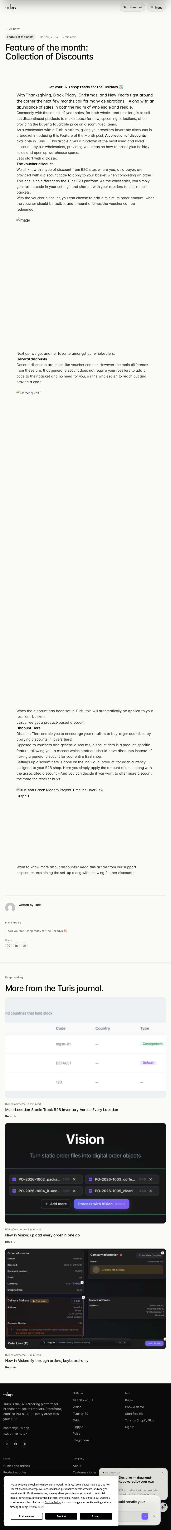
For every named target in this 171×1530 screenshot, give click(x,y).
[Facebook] (15, 1444)
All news (12, 28)
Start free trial (132, 7)
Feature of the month (20, 37)
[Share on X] (8, 945)
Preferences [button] (36, 1506)
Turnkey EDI (81, 1413)
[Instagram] (24, 1444)
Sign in (129, 1427)
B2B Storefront (83, 1400)
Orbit (76, 1420)
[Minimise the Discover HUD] (154, 1517)
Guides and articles (16, 1466)
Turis (60, 130)
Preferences (26, 1516)
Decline (61, 1516)
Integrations (81, 1440)
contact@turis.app (16, 1428)
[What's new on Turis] (163, 1507)
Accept (96, 1516)
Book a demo (134, 1407)
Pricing (129, 1400)
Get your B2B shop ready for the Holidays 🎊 (37, 930)
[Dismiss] (162, 1473)
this (93, 867)
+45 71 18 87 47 (15, 1434)
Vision (77, 1407)
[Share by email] (24, 945)
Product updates (15, 1472)
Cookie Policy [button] (53, 1502)
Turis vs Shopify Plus (139, 1420)
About (77, 1466)
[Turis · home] (10, 7)
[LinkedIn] (6, 1444)
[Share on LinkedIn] (16, 945)
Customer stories (85, 1472)
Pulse (76, 1433)
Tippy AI (78, 1427)
